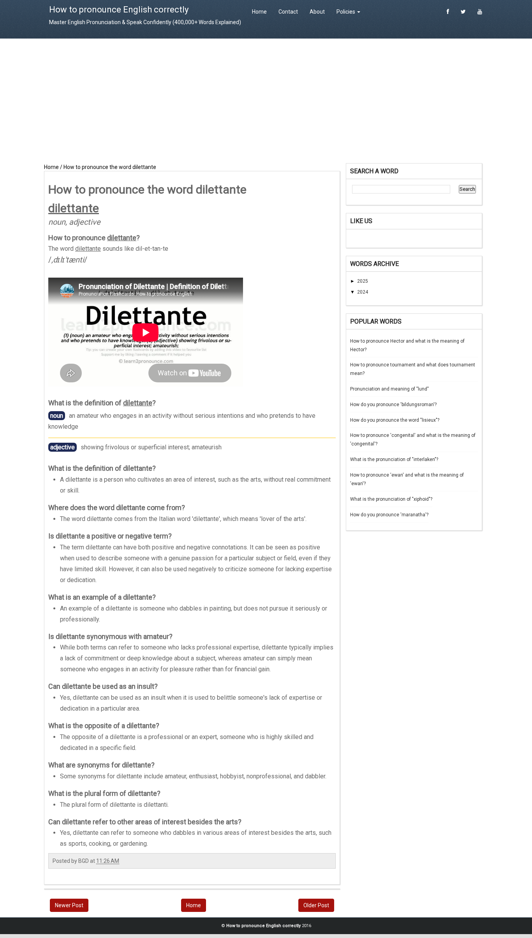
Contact (288, 12)
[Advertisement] (266, 100)
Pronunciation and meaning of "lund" (389, 389)
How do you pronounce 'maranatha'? (389, 514)
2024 (362, 292)
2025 (362, 281)
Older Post (316, 905)
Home (259, 12)
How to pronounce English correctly (118, 9)
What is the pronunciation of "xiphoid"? (391, 499)
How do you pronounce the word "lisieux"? (394, 420)
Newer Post (69, 905)
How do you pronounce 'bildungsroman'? (393, 404)
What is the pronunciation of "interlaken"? (394, 459)
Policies (346, 12)
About (317, 12)
